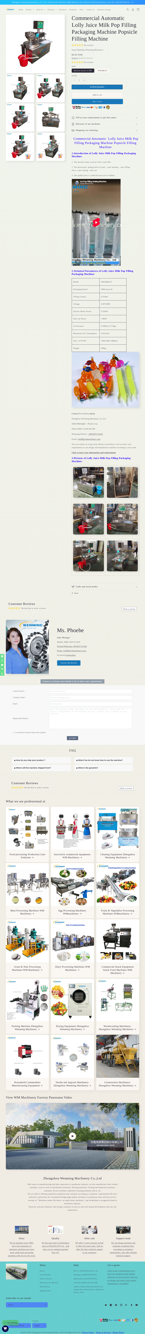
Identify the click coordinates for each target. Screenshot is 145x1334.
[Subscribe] (45, 1305)
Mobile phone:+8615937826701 (85, 1279)
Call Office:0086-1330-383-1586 (86, 1283)
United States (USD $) (16, 1325)
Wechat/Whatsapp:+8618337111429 (72, 646)
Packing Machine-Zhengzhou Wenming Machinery (27, 1028)
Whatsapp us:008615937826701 (85, 1275)
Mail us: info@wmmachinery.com (86, 1271)
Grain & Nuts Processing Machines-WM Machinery (26, 968)
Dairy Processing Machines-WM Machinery (72, 968)
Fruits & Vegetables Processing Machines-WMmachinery (117, 912)
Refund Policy (45, 1287)
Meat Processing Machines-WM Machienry (27, 912)
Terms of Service (46, 1279)
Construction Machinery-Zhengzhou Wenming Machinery (116, 1084)
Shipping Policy (45, 1291)
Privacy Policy (88, 1332)
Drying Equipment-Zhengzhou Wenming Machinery (72, 1028)
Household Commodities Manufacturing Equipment (26, 1084)
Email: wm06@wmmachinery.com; (71, 651)
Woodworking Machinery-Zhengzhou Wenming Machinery (116, 1028)
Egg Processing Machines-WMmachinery (72, 912)
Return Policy (118, 1332)
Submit (73, 738)
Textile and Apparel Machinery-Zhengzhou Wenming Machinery (71, 1084)
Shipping (75, 58)
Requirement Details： (21, 718)
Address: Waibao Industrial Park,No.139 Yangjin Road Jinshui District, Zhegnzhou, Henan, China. (89, 1289)
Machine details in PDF (83, 70)
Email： (16, 704)
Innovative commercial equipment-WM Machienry (72, 856)
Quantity (74, 75)
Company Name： (20, 697)
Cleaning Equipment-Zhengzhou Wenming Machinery (117, 856)
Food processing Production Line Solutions (27, 856)
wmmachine (71, 655)
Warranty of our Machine (49, 1283)
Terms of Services (103, 1332)
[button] (30, 9)
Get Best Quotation (97, 87)
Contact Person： (19, 691)
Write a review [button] (129, 609)
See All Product (45, 1275)
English (37, 1325)
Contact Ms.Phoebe (69, 663)
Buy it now (97, 102)
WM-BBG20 (102, 70)
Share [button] (76, 593)
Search (42, 1271)
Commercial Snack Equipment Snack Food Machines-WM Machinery (117, 969)
